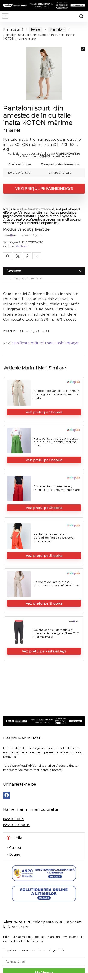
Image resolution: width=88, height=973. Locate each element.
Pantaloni (57, 29)
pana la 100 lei (13, 819)
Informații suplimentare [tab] (24, 278)
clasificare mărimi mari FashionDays (45, 343)
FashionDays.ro (30, 235)
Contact (15, 848)
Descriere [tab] (14, 271)
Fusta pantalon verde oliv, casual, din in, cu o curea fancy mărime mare (56, 442)
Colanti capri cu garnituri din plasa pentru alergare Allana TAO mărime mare (56, 633)
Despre (14, 854)
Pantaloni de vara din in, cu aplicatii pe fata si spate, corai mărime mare (54, 537)
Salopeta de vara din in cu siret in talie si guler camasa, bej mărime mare (56, 394)
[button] (83, 49)
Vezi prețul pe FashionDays (44, 188)
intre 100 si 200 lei (16, 825)
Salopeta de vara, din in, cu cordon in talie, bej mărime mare (56, 583)
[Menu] (5, 16)
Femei (36, 29)
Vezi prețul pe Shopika (44, 412)
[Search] (81, 16)
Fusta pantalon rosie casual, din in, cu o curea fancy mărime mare (57, 488)
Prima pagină (13, 29)
